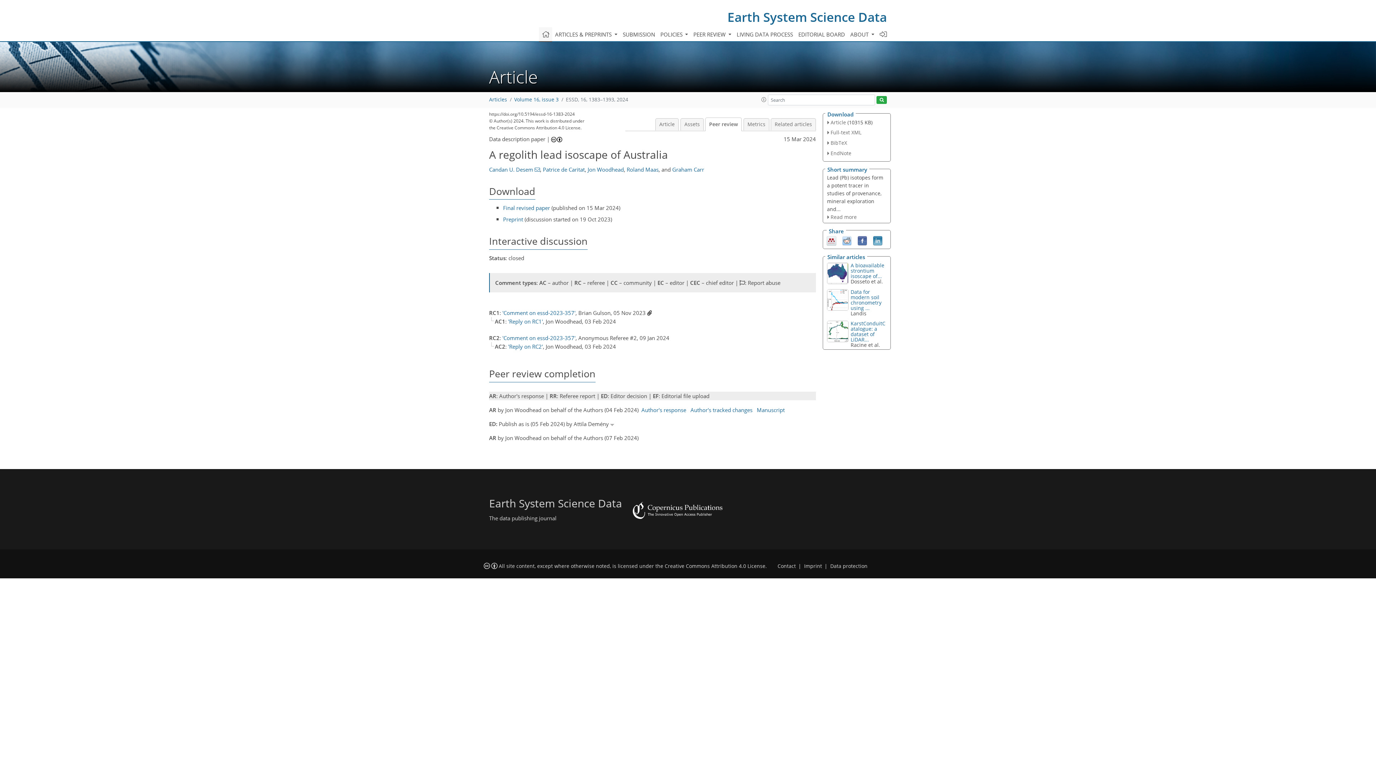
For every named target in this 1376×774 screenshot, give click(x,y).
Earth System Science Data (807, 17)
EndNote (841, 153)
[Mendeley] (831, 240)
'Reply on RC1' (525, 321)
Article (667, 124)
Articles (498, 99)
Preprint (513, 219)
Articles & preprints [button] (584, 34)
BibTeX (839, 142)
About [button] (860, 34)
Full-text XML (846, 132)
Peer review (723, 124)
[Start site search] (881, 100)
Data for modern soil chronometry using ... (866, 299)
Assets (692, 124)
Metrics (756, 124)
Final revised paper (526, 207)
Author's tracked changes (721, 410)
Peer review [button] (710, 34)
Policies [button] (672, 34)
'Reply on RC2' (525, 346)
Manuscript (771, 410)
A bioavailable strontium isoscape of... (867, 271)
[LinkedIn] (878, 240)
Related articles (793, 124)
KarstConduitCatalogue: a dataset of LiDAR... (868, 331)
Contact (787, 566)
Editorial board (821, 34)
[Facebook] (862, 240)
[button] (763, 99)
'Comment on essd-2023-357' (538, 312)
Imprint (813, 566)
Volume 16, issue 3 (536, 99)
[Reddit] (847, 240)
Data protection (849, 566)
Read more (844, 217)
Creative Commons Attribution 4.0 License (715, 566)
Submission (639, 34)
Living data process (765, 34)
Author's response (663, 410)
